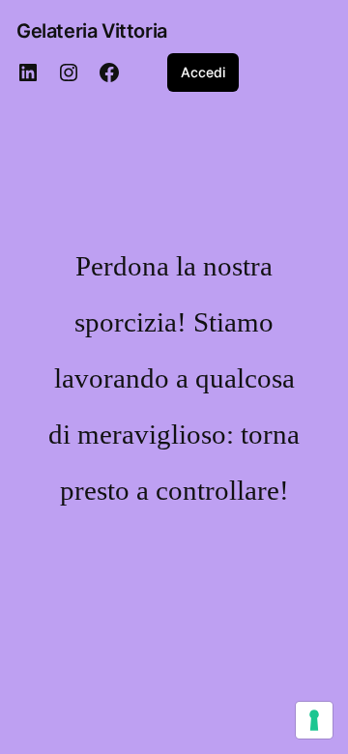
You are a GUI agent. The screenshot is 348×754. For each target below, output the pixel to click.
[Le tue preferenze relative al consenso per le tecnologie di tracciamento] (314, 720)
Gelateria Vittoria (91, 31)
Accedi (203, 72)
